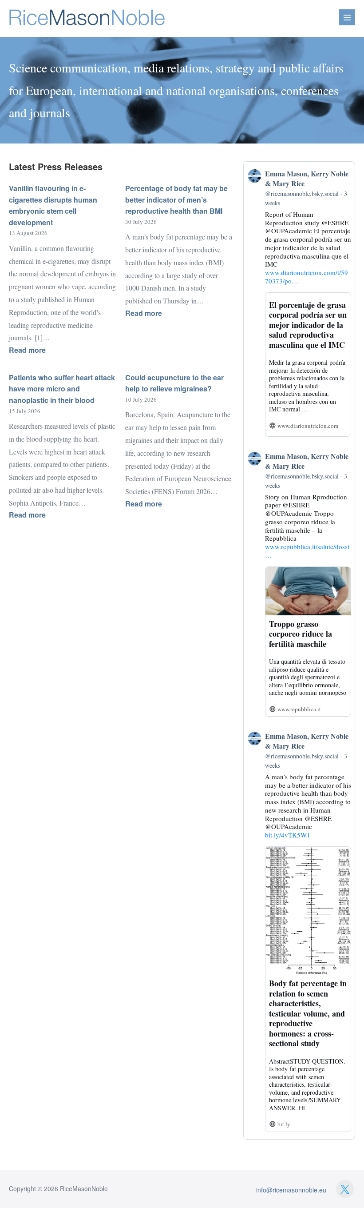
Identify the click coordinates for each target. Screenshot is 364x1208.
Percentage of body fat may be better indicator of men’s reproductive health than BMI (176, 199)
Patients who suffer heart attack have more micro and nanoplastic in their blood (62, 388)
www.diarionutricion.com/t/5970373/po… (306, 276)
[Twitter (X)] (345, 1189)
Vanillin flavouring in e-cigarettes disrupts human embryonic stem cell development (53, 205)
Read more (49, 350)
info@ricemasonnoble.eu (291, 1189)
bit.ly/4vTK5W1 (287, 834)
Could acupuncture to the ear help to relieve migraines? (174, 383)
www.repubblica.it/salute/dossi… (307, 550)
